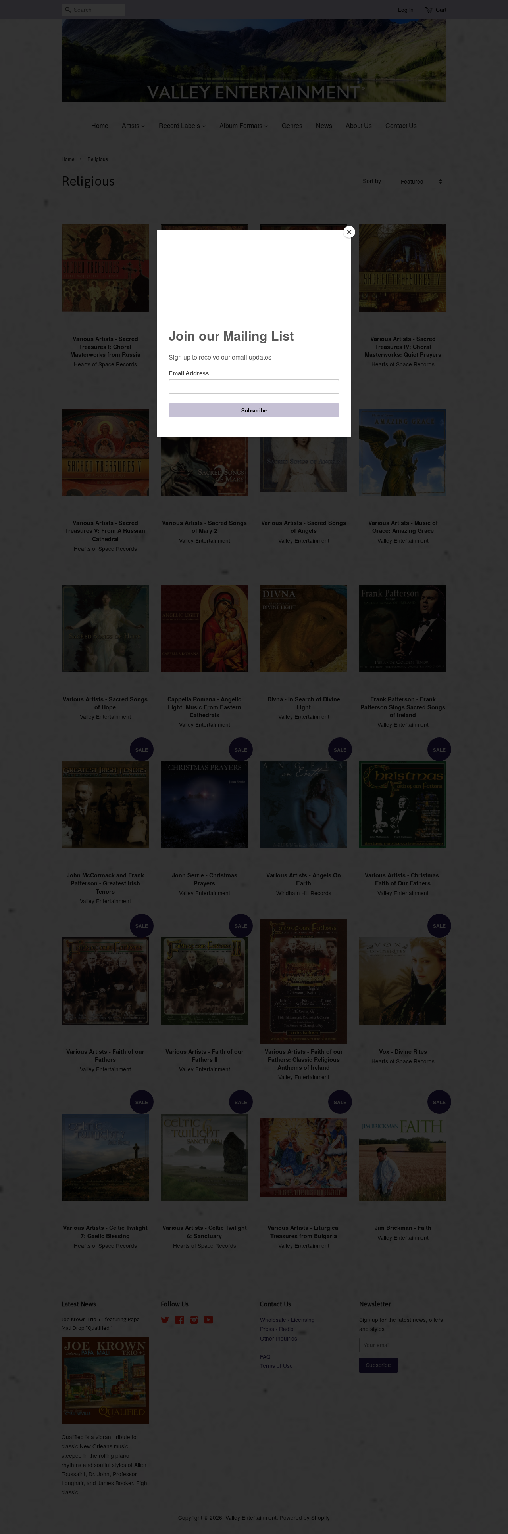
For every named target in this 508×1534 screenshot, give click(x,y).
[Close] (349, 232)
